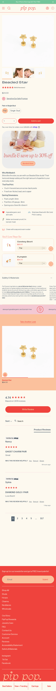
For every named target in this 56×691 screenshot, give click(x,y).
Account (5, 638)
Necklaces (6, 605)
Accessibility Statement (12, 645)
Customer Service (10, 634)
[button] (28, 87)
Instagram (6, 656)
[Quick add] (5, 374)
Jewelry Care (7, 623)
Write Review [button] (28, 409)
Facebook (6, 663)
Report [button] (35, 461)
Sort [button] (7, 421)
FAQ (4, 627)
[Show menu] (3, 8)
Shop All (5, 590)
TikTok (5, 659)
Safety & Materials (10, 278)
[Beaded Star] (28, 352)
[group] (28, 398)
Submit (45, 579)
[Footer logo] (28, 678)
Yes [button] (30, 461)
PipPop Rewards (9, 619)
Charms (5, 601)
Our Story (6, 615)
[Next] (53, 2)
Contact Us (7, 630)
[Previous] (3, 2)
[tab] (42, 430)
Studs (4, 594)
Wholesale (6, 609)
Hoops (5, 598)
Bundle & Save (28, 163)
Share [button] (42, 461)
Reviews (5, 641)
